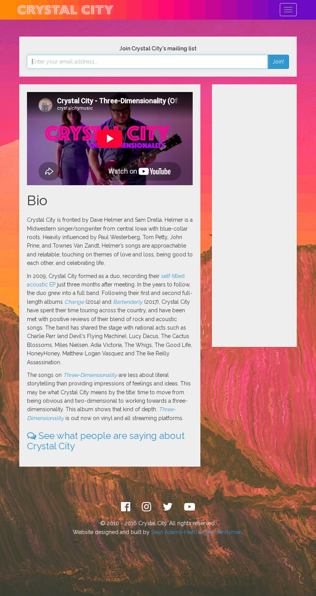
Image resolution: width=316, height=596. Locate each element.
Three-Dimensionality (90, 375)
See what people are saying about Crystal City (106, 440)
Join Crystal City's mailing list (158, 48)
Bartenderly (128, 302)
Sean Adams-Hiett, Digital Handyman (196, 532)
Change (74, 302)
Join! (278, 62)
